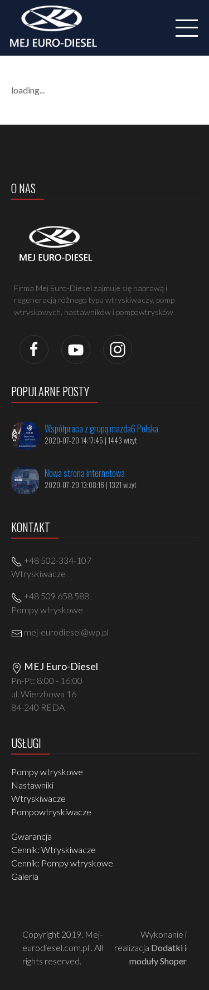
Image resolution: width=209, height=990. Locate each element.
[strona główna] (56, 26)
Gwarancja (31, 836)
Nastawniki (32, 785)
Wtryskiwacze (38, 798)
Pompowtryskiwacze (51, 811)
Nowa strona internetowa (85, 473)
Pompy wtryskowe (47, 771)
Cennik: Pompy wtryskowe (62, 863)
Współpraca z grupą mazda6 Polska (101, 428)
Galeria (24, 876)
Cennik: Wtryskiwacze (53, 849)
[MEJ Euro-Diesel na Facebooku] (34, 348)
